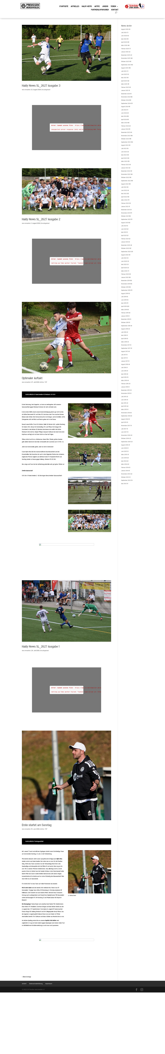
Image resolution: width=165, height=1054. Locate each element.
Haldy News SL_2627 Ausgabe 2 (41, 219)
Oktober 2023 (125, 139)
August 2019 (124, 293)
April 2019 (124, 306)
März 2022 (124, 200)
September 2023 (126, 142)
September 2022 (126, 181)
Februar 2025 (125, 87)
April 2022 (124, 197)
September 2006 (126, 442)
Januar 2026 (125, 52)
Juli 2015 (123, 397)
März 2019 (124, 310)
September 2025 (126, 65)
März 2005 (124, 454)
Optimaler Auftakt (32, 378)
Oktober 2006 (125, 438)
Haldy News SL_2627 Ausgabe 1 (40, 647)
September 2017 (125, 348)
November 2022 (125, 174)
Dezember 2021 (125, 210)
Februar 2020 (125, 274)
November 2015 (125, 393)
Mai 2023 (124, 155)
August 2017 (124, 351)
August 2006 (125, 445)
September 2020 (126, 252)
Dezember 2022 (125, 171)
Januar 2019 (124, 316)
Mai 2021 (123, 232)
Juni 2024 (124, 113)
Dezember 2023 (125, 132)
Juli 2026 (124, 32)
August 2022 (125, 184)
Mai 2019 (123, 303)
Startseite (63, 7)
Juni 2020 (124, 261)
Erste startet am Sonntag (36, 825)
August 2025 (125, 68)
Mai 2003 (124, 484)
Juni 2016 (124, 371)
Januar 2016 (124, 387)
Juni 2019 (124, 300)
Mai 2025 (124, 78)
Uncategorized (46, 90)
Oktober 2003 (125, 477)
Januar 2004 (124, 471)
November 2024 (125, 97)
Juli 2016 (123, 367)
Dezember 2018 (125, 319)
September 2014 (125, 416)
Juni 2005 (124, 451)
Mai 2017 (123, 358)
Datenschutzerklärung (36, 984)
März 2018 (124, 342)
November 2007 (125, 425)
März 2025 (124, 84)
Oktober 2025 (125, 61)
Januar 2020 (125, 277)
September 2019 (125, 290)
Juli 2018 (123, 332)
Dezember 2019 (125, 280)
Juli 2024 (123, 110)
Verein (113, 7)
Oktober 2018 (125, 322)
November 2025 (125, 58)
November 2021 (125, 213)
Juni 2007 (124, 432)
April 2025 (124, 81)
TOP (46, 382)
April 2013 (124, 422)
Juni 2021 (124, 229)
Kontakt (114, 10)
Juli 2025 (124, 71)
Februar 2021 (125, 239)
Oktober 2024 (125, 100)
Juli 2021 (123, 226)
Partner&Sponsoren (100, 10)
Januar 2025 (125, 90)
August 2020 (125, 255)
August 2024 (124, 106)
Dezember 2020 (125, 245)
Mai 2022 (124, 193)
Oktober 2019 (125, 287)
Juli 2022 (124, 187)
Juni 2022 (124, 190)
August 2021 (124, 223)
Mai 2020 (124, 264)
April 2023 (124, 158)
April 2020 (124, 268)
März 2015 (124, 409)
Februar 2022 (125, 203)
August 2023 (125, 145)
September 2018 (125, 326)
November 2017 (125, 345)
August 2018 (124, 329)
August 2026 (125, 29)
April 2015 (124, 406)
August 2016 (124, 364)
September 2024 (126, 103)
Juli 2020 (124, 258)
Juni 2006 (124, 448)
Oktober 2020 (125, 248)
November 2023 (125, 136)
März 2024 (124, 123)
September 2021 (125, 219)
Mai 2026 (124, 39)
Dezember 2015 (125, 390)
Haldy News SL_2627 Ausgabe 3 (41, 86)
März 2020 (124, 271)
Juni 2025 (124, 74)
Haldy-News (87, 7)
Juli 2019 (123, 297)
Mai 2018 (123, 335)
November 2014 (125, 413)
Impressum (48, 984)
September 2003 (126, 480)
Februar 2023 (125, 165)
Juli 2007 (123, 429)
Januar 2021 (124, 242)
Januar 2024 (124, 129)
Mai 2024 (124, 116)
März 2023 (124, 161)
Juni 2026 (124, 36)
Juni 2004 (124, 458)
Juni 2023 (124, 152)
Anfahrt (24, 984)
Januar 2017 (124, 361)
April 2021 (124, 235)
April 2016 (124, 377)
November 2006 (125, 435)
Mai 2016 (123, 374)
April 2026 (124, 42)
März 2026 (124, 45)
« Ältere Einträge (26, 977)
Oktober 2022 (125, 177)
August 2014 (124, 419)
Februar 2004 (125, 467)
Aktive (97, 7)
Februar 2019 (125, 313)
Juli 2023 (124, 148)
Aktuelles (75, 7)
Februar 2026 (125, 49)
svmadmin (27, 90)
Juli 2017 (123, 355)
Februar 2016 (125, 384)
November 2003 (125, 474)
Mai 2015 (123, 403)
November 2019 (125, 284)
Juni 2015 (124, 400)
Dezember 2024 (125, 94)
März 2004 (124, 464)
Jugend (105, 7)
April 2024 (124, 119)
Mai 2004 (124, 461)
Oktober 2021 (125, 216)
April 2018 (124, 339)
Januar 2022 (125, 206)
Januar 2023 (125, 168)
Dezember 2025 (125, 55)
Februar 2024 (125, 126)
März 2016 (124, 380)
